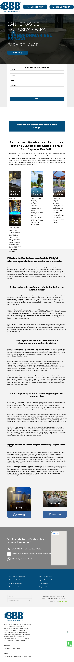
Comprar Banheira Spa (17, 576)
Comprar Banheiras (45, 576)
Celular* (13, 75)
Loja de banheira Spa (46, 580)
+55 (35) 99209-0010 (22, 558)
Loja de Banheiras (15, 583)
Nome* (13, 69)
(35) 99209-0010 (32, 548)
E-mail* (13, 80)
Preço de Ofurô (44, 587)
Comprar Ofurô (14, 580)
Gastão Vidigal (14, 600)
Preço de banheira (15, 587)
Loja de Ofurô (43, 583)
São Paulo (12, 597)
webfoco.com (63, 601)
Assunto (13, 85)
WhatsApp (17, 52)
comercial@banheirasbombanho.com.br (31, 553)
